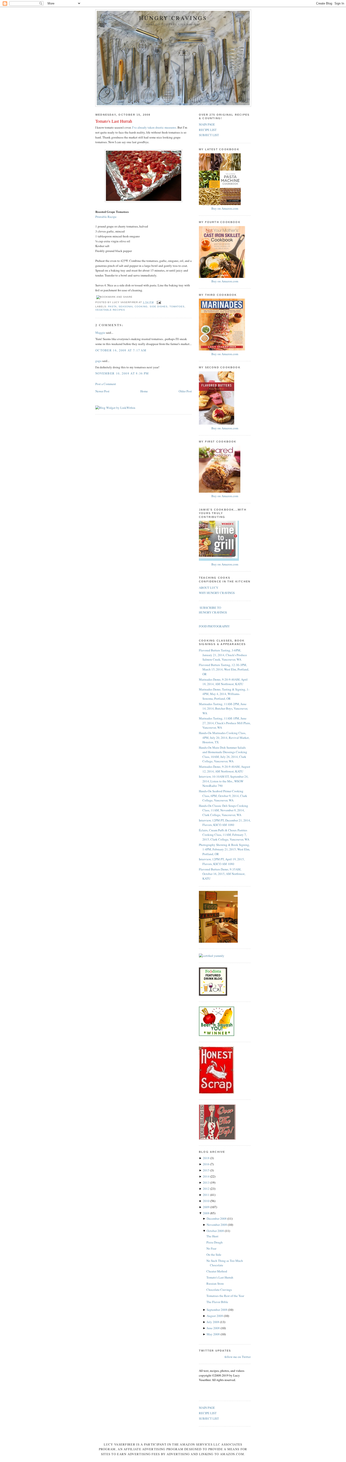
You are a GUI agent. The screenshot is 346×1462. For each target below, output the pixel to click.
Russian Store (215, 1283)
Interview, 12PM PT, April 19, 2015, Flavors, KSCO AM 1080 (222, 861)
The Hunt (212, 1236)
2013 (206, 1182)
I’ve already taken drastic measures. (154, 127)
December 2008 (217, 1218)
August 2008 (215, 1316)
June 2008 (214, 1328)
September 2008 (217, 1310)
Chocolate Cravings (219, 1289)
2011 (206, 1195)
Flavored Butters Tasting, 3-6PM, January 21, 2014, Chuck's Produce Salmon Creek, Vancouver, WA (223, 655)
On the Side (213, 1254)
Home (144, 391)
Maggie (100, 332)
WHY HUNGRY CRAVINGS (217, 593)
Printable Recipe (106, 217)
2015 (206, 1170)
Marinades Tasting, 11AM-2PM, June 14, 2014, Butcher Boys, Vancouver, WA (223, 708)
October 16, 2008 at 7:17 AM (120, 350)
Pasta (112, 306)
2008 (206, 1213)
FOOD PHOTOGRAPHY (214, 626)
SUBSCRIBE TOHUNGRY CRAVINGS (213, 609)
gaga (98, 361)
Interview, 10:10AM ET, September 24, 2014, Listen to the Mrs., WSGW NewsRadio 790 (223, 781)
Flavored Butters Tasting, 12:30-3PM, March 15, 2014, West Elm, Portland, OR (224, 669)
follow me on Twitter (238, 1357)
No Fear (211, 1248)
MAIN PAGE (207, 124)
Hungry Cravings (173, 18)
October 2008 (216, 1231)
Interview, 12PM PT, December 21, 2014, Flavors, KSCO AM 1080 (225, 822)
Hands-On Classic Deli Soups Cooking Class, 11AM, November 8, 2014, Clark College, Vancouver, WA (223, 810)
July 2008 (213, 1322)
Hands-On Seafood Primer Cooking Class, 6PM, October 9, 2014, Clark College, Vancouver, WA (223, 795)
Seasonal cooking (133, 306)
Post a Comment (105, 384)
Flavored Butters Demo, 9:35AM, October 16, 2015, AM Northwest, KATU (222, 874)
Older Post (185, 391)
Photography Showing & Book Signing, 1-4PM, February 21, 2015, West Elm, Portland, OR (224, 849)
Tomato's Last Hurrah (113, 121)
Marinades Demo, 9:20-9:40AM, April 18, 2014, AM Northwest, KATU (223, 681)
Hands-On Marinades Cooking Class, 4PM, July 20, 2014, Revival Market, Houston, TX (224, 737)
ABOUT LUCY (208, 587)
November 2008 (217, 1224)
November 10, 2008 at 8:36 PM (122, 373)
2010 (206, 1201)
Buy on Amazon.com (224, 208)
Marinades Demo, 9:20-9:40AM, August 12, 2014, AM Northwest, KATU (224, 768)
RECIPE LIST (208, 130)
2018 (206, 1158)
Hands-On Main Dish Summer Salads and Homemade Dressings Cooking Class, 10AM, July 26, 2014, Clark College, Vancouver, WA (223, 754)
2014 (206, 1176)
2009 (206, 1207)
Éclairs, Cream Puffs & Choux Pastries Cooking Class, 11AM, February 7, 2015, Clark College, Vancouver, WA (224, 834)
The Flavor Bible (217, 1302)
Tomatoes (177, 306)
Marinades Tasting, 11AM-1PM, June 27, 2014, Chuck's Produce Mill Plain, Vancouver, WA (225, 723)
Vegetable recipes (110, 310)
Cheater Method (216, 1271)
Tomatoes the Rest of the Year (225, 1296)
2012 (206, 1188)
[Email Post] (158, 302)
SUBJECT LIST (209, 135)
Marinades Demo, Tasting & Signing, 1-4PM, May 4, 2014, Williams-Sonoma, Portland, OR (224, 694)
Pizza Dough (214, 1242)
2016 (206, 1164)
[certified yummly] (211, 956)
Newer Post (102, 391)
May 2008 (214, 1334)
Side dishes (159, 306)
